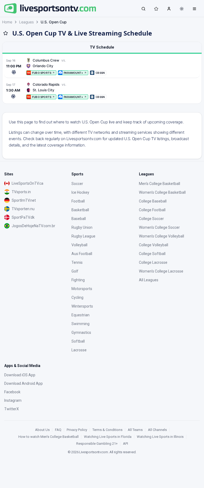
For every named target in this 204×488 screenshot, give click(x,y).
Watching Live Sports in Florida (107, 437)
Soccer (77, 184)
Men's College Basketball (159, 184)
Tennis (77, 262)
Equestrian (80, 315)
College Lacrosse (153, 262)
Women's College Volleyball (161, 236)
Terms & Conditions (107, 430)
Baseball (78, 219)
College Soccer (151, 219)
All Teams (135, 430)
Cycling (77, 297)
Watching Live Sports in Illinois (160, 437)
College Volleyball (153, 245)
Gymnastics (81, 332)
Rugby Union (81, 227)
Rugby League (83, 236)
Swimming (80, 324)
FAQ (58, 430)
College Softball (152, 254)
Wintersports (82, 306)
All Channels (157, 430)
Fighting (78, 280)
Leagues (26, 22)
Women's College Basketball (162, 192)
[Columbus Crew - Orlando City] (102, 66)
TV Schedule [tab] (102, 47)
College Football (152, 210)
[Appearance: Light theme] (182, 9)
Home (7, 22)
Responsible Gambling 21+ (97, 444)
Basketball (80, 210)
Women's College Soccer (159, 227)
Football (78, 201)
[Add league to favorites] (5, 33)
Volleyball (79, 245)
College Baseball (153, 201)
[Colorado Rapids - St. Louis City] (102, 90)
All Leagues (148, 280)
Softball (78, 341)
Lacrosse (79, 350)
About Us (42, 430)
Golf (74, 271)
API (125, 444)
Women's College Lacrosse (161, 271)
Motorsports (81, 289)
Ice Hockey (80, 192)
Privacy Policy (77, 430)
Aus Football (81, 254)
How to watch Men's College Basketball (48, 437)
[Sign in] (169, 8)
